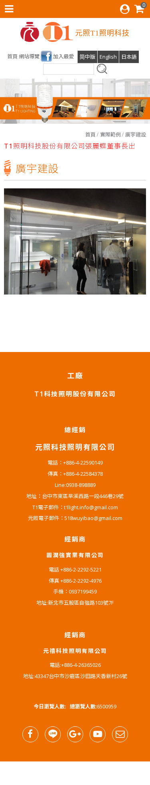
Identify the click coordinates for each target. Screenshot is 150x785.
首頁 (90, 134)
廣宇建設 (135, 134)
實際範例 (110, 134)
